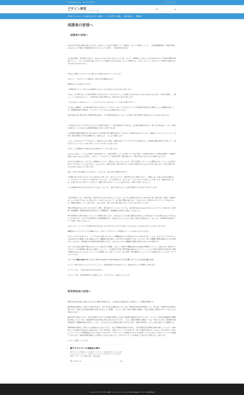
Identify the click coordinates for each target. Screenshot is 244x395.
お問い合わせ (128, 16)
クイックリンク (169, 2)
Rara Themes (135, 392)
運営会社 (139, 16)
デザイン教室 (77, 8)
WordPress (150, 392)
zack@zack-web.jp (75, 2)
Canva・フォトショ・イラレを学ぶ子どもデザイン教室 (85, 16)
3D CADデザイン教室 (113, 16)
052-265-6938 (90, 2)
